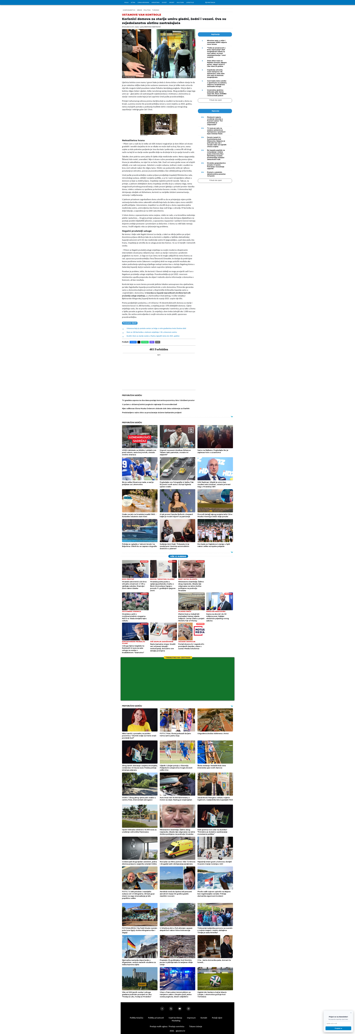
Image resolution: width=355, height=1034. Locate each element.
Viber (152, 342)
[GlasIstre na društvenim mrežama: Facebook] (164, 1009)
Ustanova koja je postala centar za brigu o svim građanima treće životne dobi (156, 328)
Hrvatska (155, 2)
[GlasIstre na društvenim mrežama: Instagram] (191, 1009)
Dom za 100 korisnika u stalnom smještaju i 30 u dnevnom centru (152, 332)
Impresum (191, 1018)
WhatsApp (145, 342)
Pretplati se (338, 1028)
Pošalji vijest (217, 1018)
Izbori (139, 10)
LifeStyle (190, 2)
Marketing (176, 1021)
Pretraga (211, 2)
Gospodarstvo (129, 10)
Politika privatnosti (156, 1018)
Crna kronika (143, 2)
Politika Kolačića (137, 1018)
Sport (171, 2)
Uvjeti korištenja (176, 1018)
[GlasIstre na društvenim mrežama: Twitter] (173, 1009)
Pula (126, 2)
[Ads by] (146, 136)
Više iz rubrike (178, 556)
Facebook (133, 342)
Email (157, 342)
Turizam (155, 10)
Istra (133, 2)
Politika (147, 10)
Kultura (180, 2)
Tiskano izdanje (195, 1027)
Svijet (164, 2)
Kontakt (204, 1018)
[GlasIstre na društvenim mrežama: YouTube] (182, 1009)
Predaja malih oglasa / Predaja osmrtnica (167, 1027)
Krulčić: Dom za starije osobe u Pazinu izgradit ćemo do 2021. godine (153, 336)
